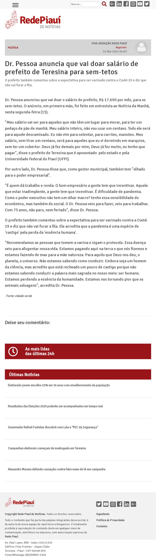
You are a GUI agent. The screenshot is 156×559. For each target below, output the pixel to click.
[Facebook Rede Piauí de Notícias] (127, 4)
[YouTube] (106, 504)
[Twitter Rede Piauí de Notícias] (147, 4)
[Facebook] (120, 504)
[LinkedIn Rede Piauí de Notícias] (120, 4)
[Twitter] (99, 504)
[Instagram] (113, 504)
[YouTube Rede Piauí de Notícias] (140, 4)
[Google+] (134, 504)
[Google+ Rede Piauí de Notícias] (113, 4)
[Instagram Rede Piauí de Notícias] (133, 4)
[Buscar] (105, 5)
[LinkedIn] (127, 504)
